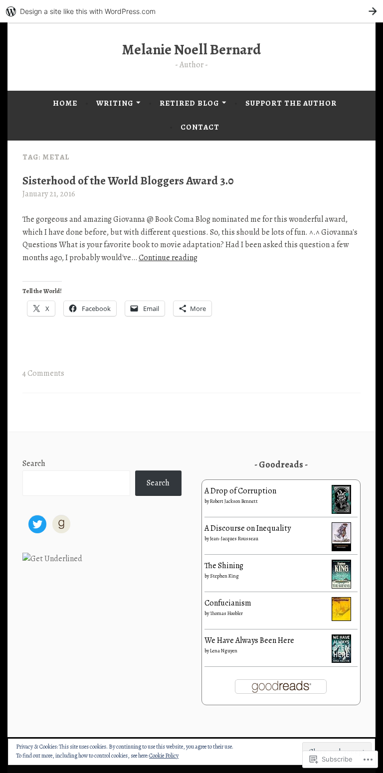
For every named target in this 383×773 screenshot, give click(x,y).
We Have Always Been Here (249, 640)
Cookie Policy (164, 756)
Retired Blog (189, 103)
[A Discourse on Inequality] (341, 548)
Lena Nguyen (223, 650)
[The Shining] (341, 586)
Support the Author (291, 103)
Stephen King (224, 576)
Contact (200, 127)
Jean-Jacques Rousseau (234, 538)
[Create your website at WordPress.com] (191, 11)
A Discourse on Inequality (247, 528)
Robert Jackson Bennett (234, 501)
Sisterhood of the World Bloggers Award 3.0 (128, 180)
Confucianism (227, 603)
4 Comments (43, 373)
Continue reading (168, 257)
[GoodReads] (61, 524)
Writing (114, 103)
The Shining (223, 565)
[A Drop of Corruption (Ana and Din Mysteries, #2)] (341, 511)
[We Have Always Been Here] (341, 660)
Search (33, 463)
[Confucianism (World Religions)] (341, 618)
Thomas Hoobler (226, 613)
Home (65, 103)
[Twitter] (37, 524)
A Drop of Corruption (240, 490)
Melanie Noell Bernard (191, 49)
